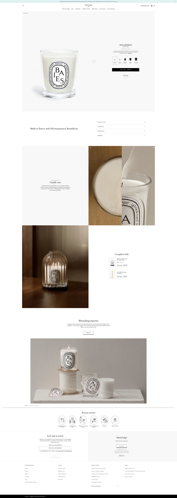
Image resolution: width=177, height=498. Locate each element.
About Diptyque (111, 8)
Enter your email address (55, 445)
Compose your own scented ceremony (100, 473)
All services (60, 479)
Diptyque (26, 405)
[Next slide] (94, 61)
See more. (115, 1)
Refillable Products (96, 476)
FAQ (26, 479)
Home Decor (102, 8)
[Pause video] (121, 185)
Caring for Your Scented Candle (98, 468)
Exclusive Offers (61, 468)
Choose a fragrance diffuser (98, 471)
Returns (26, 473)
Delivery (26, 471)
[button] (144, 5)
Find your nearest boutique (31, 482)
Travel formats (95, 479)
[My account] (152, 6)
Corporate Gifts (61, 476)
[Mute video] (153, 148)
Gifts (72, 8)
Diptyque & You (61, 471)
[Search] (23, 5)
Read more (130, 53)
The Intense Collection (97, 482)
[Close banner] (175, 1)
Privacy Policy (61, 450)
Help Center (121, 455)
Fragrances (77, 8)
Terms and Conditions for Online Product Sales (135, 471)
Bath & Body (95, 8)
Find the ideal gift (62, 473)
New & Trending (66, 8)
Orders (26, 468)
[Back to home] (88, 6)
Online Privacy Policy (129, 473)
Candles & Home (86, 8)
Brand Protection (128, 476)
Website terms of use (129, 468)
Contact (27, 476)
